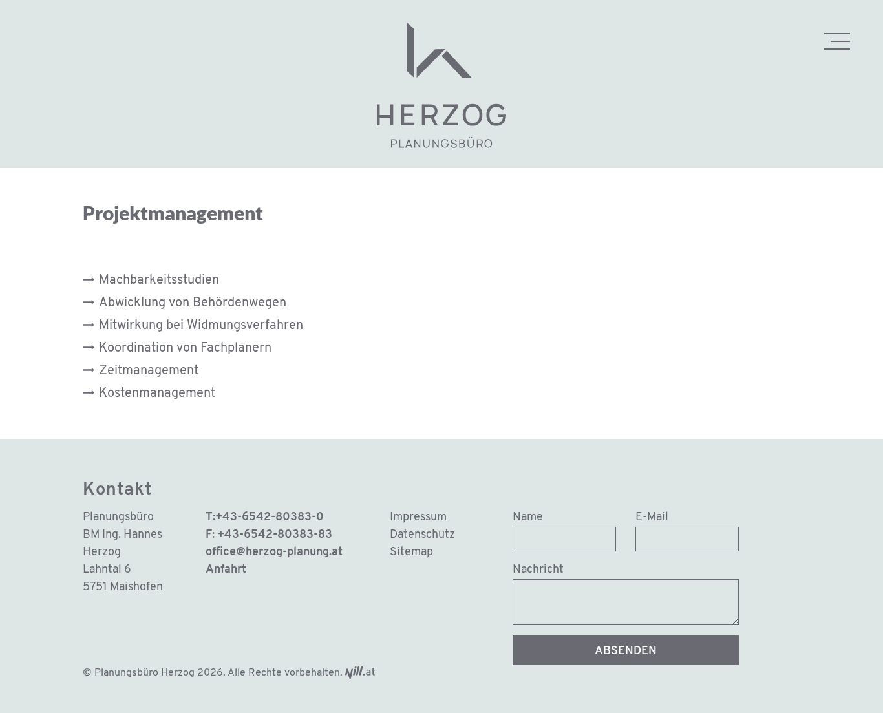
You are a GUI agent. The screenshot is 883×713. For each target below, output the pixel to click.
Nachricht (538, 570)
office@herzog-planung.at (274, 553)
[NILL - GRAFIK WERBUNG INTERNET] (360, 673)
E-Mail (651, 518)
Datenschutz (422, 535)
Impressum (418, 518)
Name (528, 518)
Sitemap (411, 553)
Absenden (626, 651)
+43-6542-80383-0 (269, 518)
